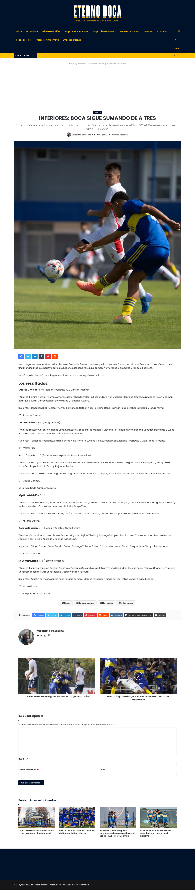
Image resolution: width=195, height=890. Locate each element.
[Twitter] (28, 356)
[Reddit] (55, 356)
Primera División (51, 31)
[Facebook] (21, 356)
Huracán (107, 603)
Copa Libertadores (103, 31)
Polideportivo (23, 39)
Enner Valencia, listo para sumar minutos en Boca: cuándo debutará (70, 55)
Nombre (23, 759)
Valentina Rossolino (81, 135)
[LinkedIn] (35, 356)
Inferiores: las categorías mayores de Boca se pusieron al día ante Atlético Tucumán (117, 833)
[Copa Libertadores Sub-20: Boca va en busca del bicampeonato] (36, 817)
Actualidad (32, 31)
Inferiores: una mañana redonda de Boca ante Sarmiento (77, 832)
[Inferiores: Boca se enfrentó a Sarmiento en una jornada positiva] (158, 817)
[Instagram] (45, 635)
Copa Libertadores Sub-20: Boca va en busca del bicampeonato (36, 832)
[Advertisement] (97, 88)
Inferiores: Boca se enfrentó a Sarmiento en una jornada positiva (156, 833)
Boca (67, 603)
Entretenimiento (72, 39)
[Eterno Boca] (97, 13)
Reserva (147, 31)
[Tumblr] (41, 356)
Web (103, 769)
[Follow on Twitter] (93, 135)
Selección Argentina (47, 39)
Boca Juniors (86, 603)
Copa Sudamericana (76, 31)
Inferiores (161, 31)
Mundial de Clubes (129, 31)
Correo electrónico (28, 769)
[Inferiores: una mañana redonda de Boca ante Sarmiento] (77, 817)
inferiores (127, 603)
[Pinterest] (48, 356)
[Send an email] (94, 135)
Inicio (19, 31)
